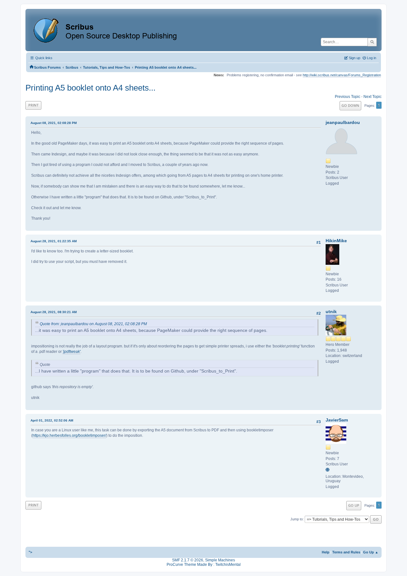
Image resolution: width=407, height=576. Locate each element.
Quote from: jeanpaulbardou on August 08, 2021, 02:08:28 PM (93, 324)
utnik (331, 311)
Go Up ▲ (370, 552)
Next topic (372, 96)
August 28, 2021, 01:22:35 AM (54, 241)
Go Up (353, 505)
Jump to (296, 519)
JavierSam (337, 419)
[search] (372, 42)
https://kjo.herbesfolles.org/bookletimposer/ (69, 435)
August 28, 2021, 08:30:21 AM (54, 312)
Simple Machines (220, 560)
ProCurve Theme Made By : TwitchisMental (204, 564)
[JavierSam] (328, 470)
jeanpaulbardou (343, 122)
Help (325, 552)
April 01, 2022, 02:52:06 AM (52, 420)
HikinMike (336, 240)
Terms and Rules (346, 552)
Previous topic (347, 96)
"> (30, 552)
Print (33, 105)
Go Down (350, 105)
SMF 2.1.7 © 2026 (187, 560)
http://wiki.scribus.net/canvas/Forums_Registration (342, 75)
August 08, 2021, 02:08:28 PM (54, 123)
